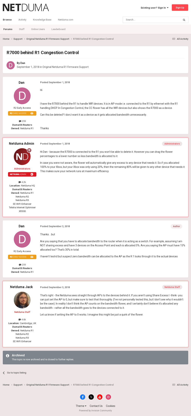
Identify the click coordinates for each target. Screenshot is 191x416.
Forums (7, 29)
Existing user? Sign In (154, 7)
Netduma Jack (21, 287)
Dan (22, 63)
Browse (7, 19)
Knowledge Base (42, 19)
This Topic (170, 19)
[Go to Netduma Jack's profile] (22, 300)
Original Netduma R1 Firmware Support (66, 66)
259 (23, 121)
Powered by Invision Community (95, 410)
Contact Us (96, 405)
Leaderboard (58, 29)
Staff (21, 29)
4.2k (23, 182)
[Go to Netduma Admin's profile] (22, 156)
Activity (22, 19)
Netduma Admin (21, 143)
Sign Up (180, 7)
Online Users (38, 29)
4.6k (23, 319)
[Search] (184, 20)
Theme (80, 405)
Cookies (110, 405)
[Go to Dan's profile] (11, 65)
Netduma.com (65, 19)
